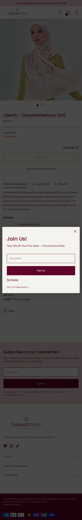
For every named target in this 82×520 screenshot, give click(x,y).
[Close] (75, 231)
